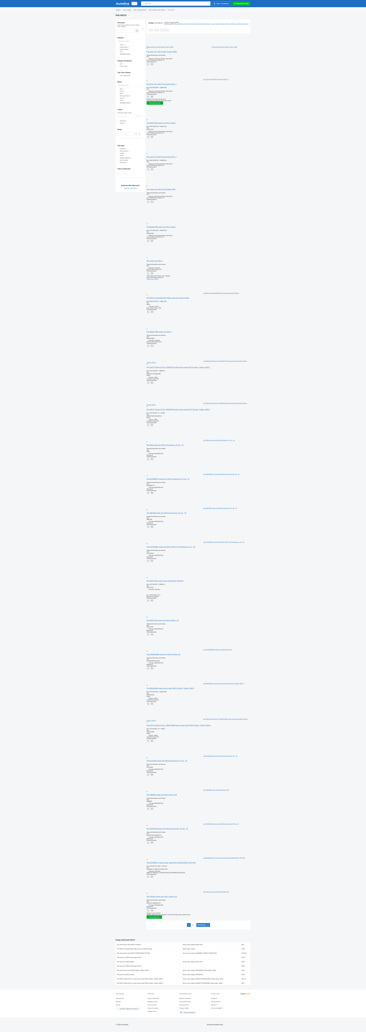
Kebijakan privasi (153, 1001)
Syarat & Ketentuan (153, 998)
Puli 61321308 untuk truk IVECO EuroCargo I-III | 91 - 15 (167, 761)
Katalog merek (152, 1011)
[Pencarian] (143, 3)
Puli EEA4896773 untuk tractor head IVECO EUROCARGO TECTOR (171, 863)
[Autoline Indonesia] (122, 3)
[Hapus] (142, 28)
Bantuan (118, 1001)
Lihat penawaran (154, 917)
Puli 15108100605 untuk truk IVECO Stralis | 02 (163, 654)
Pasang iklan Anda (154, 103)
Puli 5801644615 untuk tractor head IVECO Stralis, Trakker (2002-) (170, 688)
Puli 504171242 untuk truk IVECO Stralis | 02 (163, 620)
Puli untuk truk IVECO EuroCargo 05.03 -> (162, 84)
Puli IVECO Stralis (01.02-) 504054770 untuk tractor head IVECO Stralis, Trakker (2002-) (178, 367)
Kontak (118, 1005)
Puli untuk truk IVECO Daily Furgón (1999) (162, 52)
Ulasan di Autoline (153, 1008)
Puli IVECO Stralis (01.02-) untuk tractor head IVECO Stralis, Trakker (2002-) (140, 979)
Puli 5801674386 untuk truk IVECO (159, 332)
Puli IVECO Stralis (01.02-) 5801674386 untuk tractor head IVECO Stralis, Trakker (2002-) (179, 725)
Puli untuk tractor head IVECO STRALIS (129, 944)
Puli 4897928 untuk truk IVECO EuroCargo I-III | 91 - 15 (166, 513)
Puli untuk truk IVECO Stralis (125, 961)
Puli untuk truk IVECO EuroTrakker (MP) (161, 189)
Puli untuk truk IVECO (154, 261)
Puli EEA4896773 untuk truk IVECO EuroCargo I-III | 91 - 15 (168, 479)
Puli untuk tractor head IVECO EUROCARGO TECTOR (133, 953)
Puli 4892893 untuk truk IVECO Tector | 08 (162, 795)
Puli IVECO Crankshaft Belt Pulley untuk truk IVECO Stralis (168, 298)
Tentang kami (120, 998)
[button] (148, 64)
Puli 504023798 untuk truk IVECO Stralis (161, 227)
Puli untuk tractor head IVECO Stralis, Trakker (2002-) (133, 970)
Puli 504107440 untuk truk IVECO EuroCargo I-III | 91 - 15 (167, 829)
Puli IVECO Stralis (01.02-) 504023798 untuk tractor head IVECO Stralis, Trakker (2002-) (178, 409)
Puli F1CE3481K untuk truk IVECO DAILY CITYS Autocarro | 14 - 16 (171, 547)
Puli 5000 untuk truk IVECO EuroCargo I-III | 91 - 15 (165, 445)
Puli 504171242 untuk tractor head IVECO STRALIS (165, 581)
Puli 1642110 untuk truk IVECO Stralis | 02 (162, 897)
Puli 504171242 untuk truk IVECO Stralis (161, 123)
